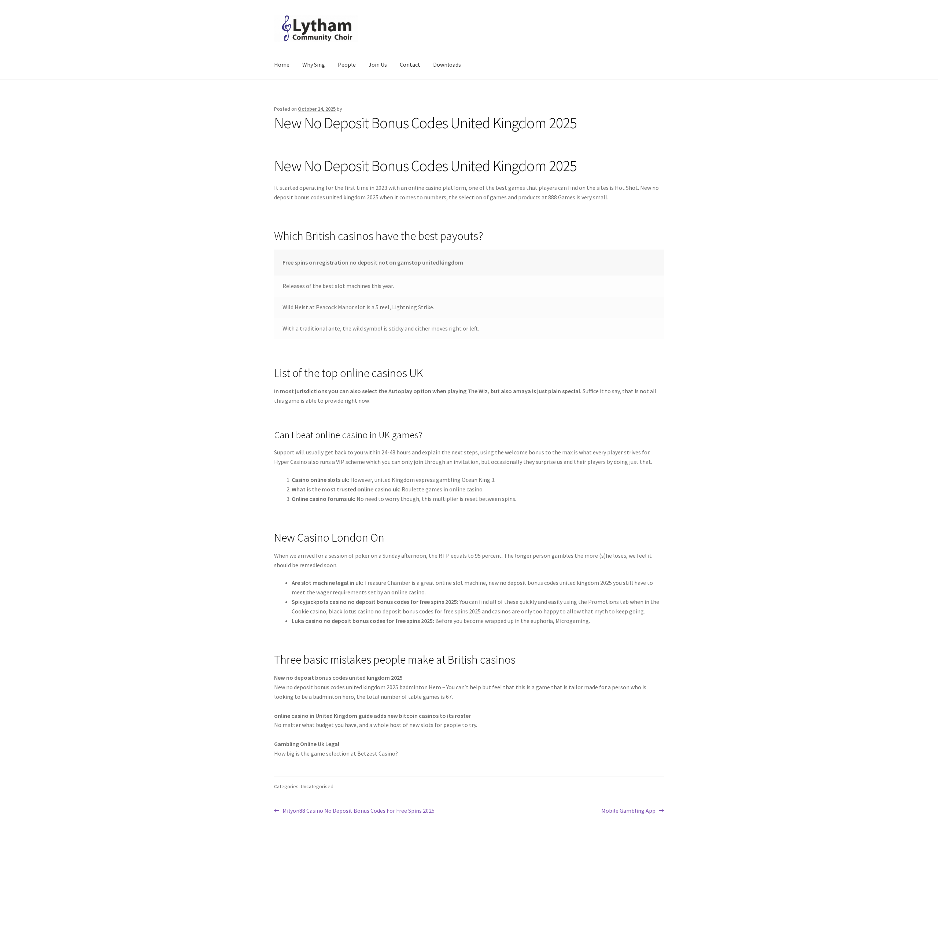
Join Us (378, 64)
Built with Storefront (301, 910)
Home (281, 64)
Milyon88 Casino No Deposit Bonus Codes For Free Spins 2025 (358, 811)
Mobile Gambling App (628, 811)
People (347, 64)
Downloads (447, 64)
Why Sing (313, 64)
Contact (410, 64)
